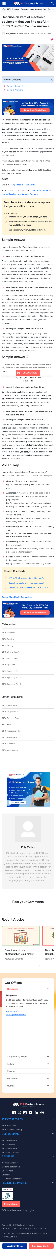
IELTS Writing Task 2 (11, 658)
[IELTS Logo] (28, 3)
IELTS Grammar (8, 744)
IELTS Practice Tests (10, 718)
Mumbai (11, 1085)
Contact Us (41, 1228)
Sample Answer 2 (15, 90)
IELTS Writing (7, 645)
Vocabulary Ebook (15, 1246)
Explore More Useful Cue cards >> (17, 597)
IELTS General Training (12, 1130)
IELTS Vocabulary (9, 737)
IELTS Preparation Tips (12, 731)
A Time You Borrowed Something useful (26, 578)
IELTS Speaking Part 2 (11, 677)
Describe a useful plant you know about (26, 583)
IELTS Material (6, 376)
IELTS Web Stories (10, 750)
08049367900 (12, 1011)
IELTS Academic (9, 1126)
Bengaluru (12, 989)
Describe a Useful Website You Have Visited (28, 588)
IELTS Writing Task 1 (10, 652)
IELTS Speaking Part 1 (11, 671)
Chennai (11, 1071)
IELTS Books (7, 724)
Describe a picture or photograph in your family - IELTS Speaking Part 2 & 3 (20, 952)
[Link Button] (28, 1105)
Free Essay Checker (41, 1246)
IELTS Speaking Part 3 (11, 684)
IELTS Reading (8, 639)
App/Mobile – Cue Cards (24, 185)
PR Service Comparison (12, 1179)
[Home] (4, 9)
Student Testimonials (11, 1167)
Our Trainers (7, 1171)
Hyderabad (12, 1078)
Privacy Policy (29, 1228)
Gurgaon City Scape (17, 1056)
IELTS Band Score (9, 705)
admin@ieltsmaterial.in (16, 1015)
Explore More (11, 1204)
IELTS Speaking (8, 665)
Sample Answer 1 (15, 86)
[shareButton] (52, 39)
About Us (30, 1225)
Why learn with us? (10, 1163)
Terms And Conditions (12, 1228)
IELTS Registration (10, 711)
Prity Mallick (11, 34)
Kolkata (10, 1064)
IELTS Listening (8, 632)
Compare (6, 1175)
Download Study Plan (35, 110)
